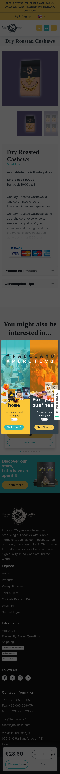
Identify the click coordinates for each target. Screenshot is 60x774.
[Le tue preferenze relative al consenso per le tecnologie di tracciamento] (57, 405)
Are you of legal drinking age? (14, 414)
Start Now (13, 427)
